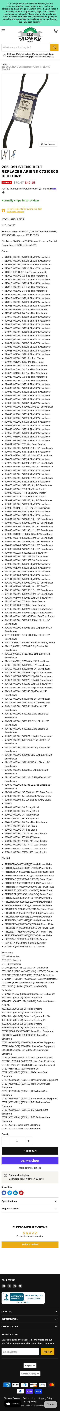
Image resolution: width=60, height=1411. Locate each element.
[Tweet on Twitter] (9, 1192)
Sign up (47, 1351)
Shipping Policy (45, 1398)
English (28, 1365)
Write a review (30, 1244)
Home (5, 64)
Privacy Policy (30, 1401)
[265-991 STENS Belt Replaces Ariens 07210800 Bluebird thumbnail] (5, 155)
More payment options (30, 1168)
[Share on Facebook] (4, 1192)
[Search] (54, 47)
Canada (28, 1374)
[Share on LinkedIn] (15, 1192)
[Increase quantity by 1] (28, 1141)
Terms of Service (12, 1398)
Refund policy (29, 1398)
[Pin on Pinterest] (21, 1192)
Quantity (6, 1134)
